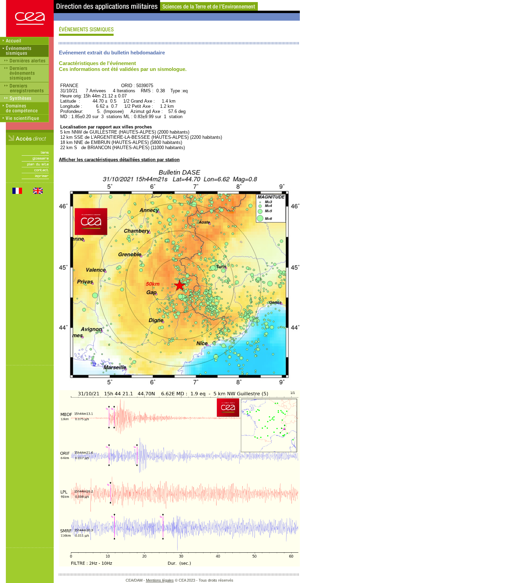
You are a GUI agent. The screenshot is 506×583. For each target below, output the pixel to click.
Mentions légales (160, 580)
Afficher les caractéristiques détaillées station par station (119, 159)
